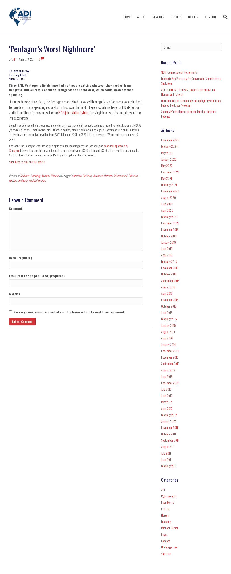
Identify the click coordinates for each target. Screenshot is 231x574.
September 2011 (170, 440)
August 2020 (168, 197)
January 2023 (168, 159)
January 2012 (168, 421)
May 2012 (166, 401)
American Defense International (110, 175)
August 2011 (167, 446)
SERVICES (158, 16)
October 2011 (168, 434)
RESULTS (176, 16)
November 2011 (169, 427)
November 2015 (169, 299)
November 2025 (170, 140)
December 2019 (170, 223)
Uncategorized (169, 547)
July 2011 (166, 453)
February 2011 (168, 465)
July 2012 (166, 389)
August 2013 (168, 370)
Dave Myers (167, 502)
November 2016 (169, 267)
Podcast (165, 540)
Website (14, 294)
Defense (24, 175)
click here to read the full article (27, 161)
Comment (15, 208)
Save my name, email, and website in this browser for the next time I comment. (69, 312)
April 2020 (167, 210)
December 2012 (170, 382)
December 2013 (170, 350)
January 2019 (168, 242)
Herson (13, 180)
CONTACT (210, 16)
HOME (126, 16)
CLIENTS (193, 16)
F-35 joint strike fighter (73, 112)
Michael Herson (50, 175)
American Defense (82, 175)
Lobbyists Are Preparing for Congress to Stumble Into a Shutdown (191, 80)
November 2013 (169, 357)
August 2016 (168, 287)
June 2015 (166, 312)
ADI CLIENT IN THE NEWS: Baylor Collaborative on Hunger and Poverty (188, 91)
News (164, 534)
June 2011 (166, 459)
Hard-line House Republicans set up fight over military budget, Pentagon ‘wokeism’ (191, 102)
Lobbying (35, 175)
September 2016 (170, 280)
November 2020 (170, 191)
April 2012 (167, 408)
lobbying (23, 180)
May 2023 (167, 152)
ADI (163, 489)
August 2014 (168, 331)
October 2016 (168, 274)
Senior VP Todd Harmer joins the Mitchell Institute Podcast (188, 113)
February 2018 (169, 261)
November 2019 (169, 229)
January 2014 (168, 344)
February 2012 (169, 414)
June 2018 (166, 248)
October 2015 (168, 306)
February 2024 (169, 146)
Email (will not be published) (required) (37, 276)
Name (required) (20, 258)
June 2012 (166, 395)
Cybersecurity (168, 496)
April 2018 (167, 254)
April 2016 (167, 293)
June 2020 (167, 203)
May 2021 (166, 178)
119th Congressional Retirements (179, 72)
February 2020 (169, 216)
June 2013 (166, 376)
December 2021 (170, 172)
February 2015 (169, 318)
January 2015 (168, 325)
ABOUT (141, 16)
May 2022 (167, 165)
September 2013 (170, 363)
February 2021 (169, 184)
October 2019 (168, 235)
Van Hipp (166, 553)
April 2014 (167, 338)
